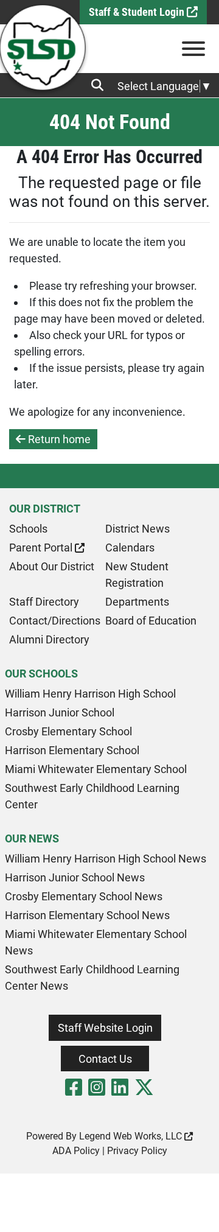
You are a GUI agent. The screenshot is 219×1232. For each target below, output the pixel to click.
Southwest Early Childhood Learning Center (92, 796)
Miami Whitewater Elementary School (96, 769)
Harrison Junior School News (75, 877)
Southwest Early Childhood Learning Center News (92, 977)
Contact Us (105, 1058)
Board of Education (150, 620)
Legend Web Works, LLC (131, 1136)
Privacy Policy (137, 1151)
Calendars (130, 547)
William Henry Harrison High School (90, 693)
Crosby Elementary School (68, 731)
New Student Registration (137, 574)
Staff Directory (44, 601)
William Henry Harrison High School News (105, 858)
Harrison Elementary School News (87, 915)
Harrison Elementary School (72, 750)
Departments (137, 601)
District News (137, 528)
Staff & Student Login (138, 11)
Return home (58, 439)
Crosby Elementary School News (83, 896)
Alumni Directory (49, 639)
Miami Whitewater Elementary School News (96, 942)
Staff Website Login (105, 1027)
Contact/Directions (54, 620)
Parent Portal (42, 547)
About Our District (51, 566)
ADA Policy (76, 1151)
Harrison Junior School (59, 712)
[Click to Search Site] (101, 85)
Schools (28, 528)
